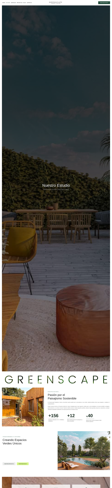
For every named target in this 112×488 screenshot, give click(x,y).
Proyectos (19, 2)
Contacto (29, 2)
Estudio (8, 2)
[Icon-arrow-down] (56, 193)
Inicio (3, 2)
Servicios (13, 2)
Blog (24, 2)
